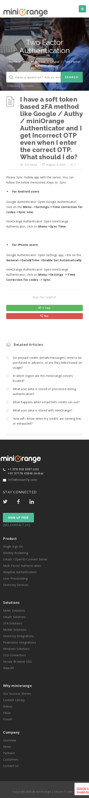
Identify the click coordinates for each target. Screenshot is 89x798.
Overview (9, 740)
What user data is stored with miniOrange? (42, 410)
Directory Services (15, 585)
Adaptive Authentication (19, 572)
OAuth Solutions (14, 617)
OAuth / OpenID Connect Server (25, 559)
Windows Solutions (16, 649)
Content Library (14, 700)
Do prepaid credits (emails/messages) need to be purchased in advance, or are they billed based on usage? (47, 362)
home (13, 62)
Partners (9, 753)
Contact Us (11, 766)
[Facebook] (22, 500)
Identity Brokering (15, 553)
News (7, 747)
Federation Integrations (19, 642)
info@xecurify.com (22, 480)
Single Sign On (13, 546)
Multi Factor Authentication (22, 566)
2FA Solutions (12, 623)
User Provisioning (15, 578)
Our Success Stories (17, 694)
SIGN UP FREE (18, 517)
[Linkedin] (35, 500)
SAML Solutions (14, 610)
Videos (7, 706)
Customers (10, 759)
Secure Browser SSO (17, 661)
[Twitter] (9, 500)
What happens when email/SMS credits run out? (46, 402)
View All (8, 668)
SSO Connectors (14, 655)
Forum (7, 719)
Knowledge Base (34, 62)
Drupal (54, 62)
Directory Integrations (18, 636)
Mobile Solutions (14, 630)
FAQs (7, 713)
